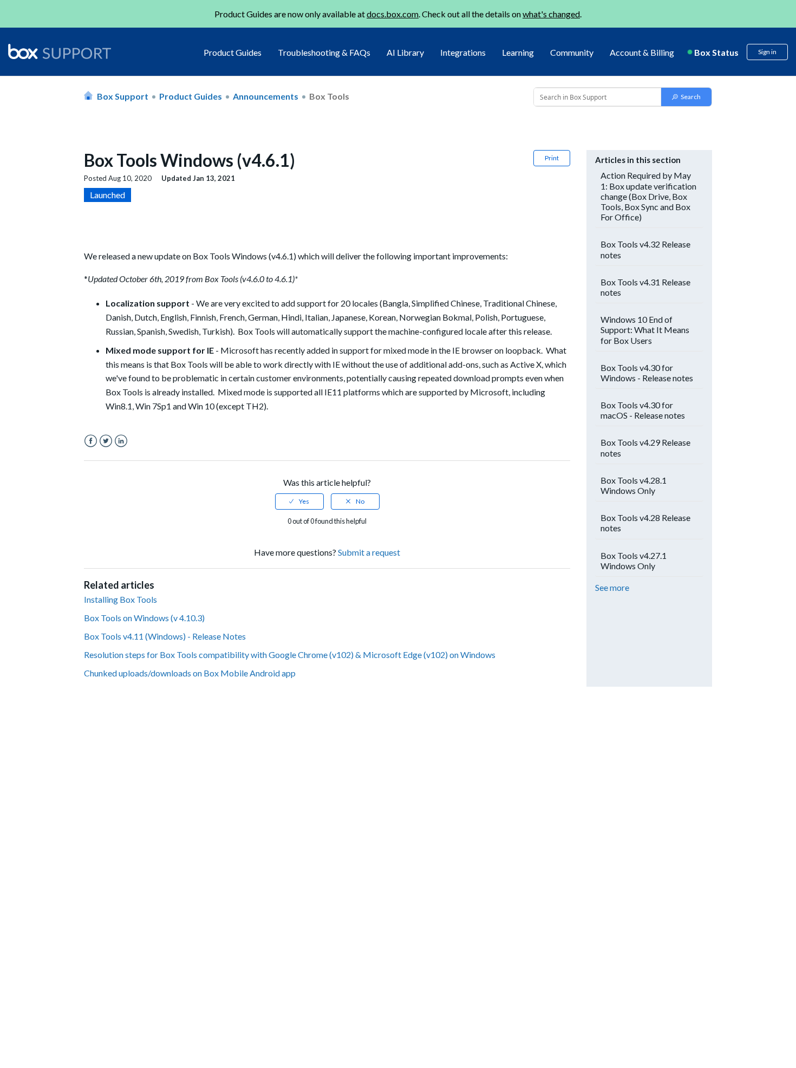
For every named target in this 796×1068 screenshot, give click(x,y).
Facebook (90, 441)
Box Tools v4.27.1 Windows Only (634, 560)
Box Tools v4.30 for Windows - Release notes (647, 372)
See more (612, 587)
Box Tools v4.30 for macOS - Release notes (643, 410)
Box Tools (329, 96)
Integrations (463, 52)
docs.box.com (393, 14)
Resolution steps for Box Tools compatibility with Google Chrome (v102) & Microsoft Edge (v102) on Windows (289, 654)
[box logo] (59, 51)
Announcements (265, 96)
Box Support (122, 96)
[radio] (299, 501)
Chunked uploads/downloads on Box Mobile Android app (190, 673)
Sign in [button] (767, 52)
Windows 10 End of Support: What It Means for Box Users (645, 329)
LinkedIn (121, 441)
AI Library (405, 52)
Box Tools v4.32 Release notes (645, 249)
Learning (518, 52)
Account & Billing (642, 52)
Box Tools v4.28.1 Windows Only (634, 485)
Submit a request (369, 552)
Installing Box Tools (120, 599)
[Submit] (686, 97)
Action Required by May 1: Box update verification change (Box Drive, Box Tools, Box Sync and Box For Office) (648, 196)
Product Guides (233, 52)
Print (552, 158)
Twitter (106, 441)
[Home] (59, 52)
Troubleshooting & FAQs (324, 52)
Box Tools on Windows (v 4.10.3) (144, 618)
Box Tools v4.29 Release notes (645, 447)
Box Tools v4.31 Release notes (645, 287)
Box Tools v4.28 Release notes (645, 522)
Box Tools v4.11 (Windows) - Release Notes (165, 636)
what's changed (551, 14)
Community (571, 52)
